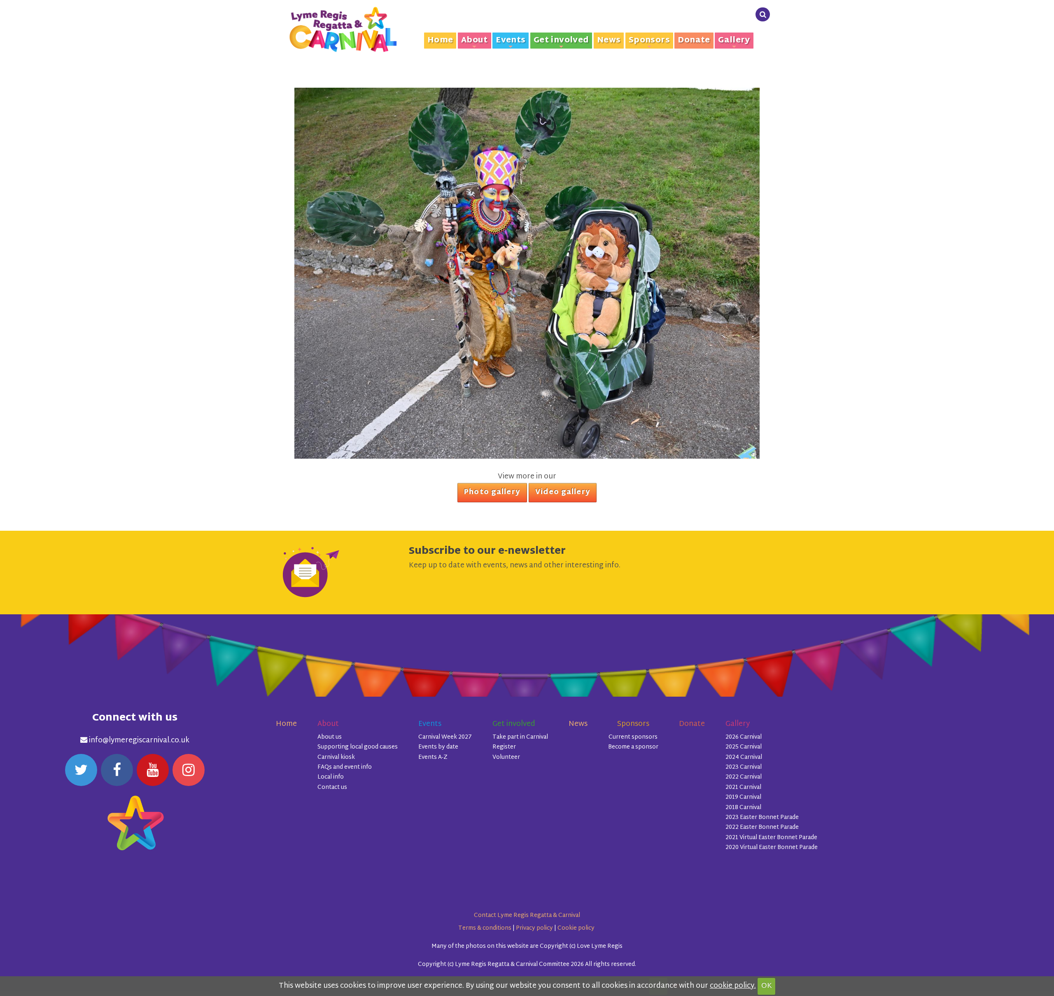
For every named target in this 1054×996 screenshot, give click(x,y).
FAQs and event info (344, 767)
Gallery (734, 41)
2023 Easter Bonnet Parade (762, 817)
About (474, 41)
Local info (330, 777)
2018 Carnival (743, 807)
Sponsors (649, 41)
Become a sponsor (633, 747)
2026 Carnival (743, 737)
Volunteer (506, 757)
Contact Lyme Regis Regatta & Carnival (527, 915)
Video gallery (562, 492)
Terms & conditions (484, 928)
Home (440, 40)
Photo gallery (492, 492)
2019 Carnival (743, 797)
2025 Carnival (743, 747)
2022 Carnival (743, 777)
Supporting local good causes (357, 747)
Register (504, 747)
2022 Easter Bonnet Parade (762, 827)
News (609, 40)
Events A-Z (433, 757)
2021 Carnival (743, 787)
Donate (694, 40)
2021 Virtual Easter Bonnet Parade (771, 838)
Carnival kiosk (336, 757)
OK (766, 986)
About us (329, 737)
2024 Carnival (743, 757)
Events (510, 41)
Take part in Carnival (520, 737)
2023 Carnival (743, 767)
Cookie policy (576, 928)
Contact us (332, 787)
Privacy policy (534, 928)
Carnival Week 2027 (445, 737)
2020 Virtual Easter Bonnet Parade (771, 847)
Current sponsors (633, 737)
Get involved (561, 41)
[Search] (763, 14)
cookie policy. (733, 986)
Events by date (438, 747)
